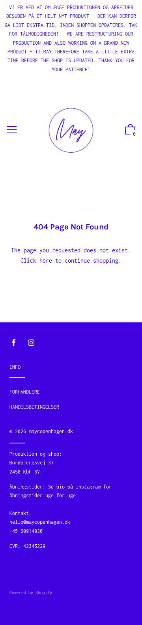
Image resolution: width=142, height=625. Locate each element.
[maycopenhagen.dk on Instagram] (31, 342)
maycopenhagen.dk (51, 431)
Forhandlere (24, 392)
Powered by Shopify (30, 592)
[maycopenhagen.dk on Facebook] (13, 342)
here (45, 260)
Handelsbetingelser (34, 407)
